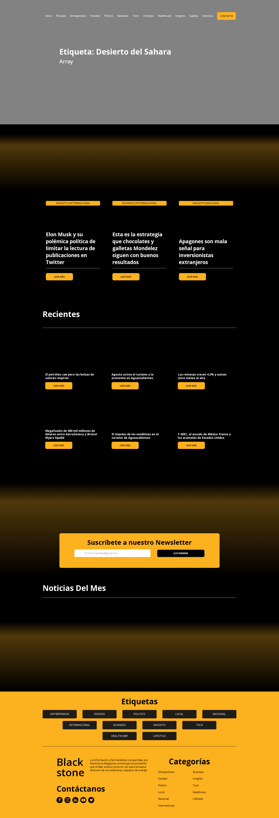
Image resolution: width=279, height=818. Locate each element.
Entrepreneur (78, 16)
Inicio (48, 16)
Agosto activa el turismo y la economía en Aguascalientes (132, 376)
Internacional (79, 203)
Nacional (212, 203)
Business (122, 16)
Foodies (95, 16)
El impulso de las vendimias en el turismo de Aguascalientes (135, 436)
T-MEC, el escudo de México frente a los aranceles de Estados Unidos (204, 436)
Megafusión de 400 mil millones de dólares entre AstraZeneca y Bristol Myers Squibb (71, 434)
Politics (108, 16)
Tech (136, 16)
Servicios (207, 16)
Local (161, 792)
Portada (61, 16)
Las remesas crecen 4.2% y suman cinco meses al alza (202, 376)
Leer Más (59, 276)
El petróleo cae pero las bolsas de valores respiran (69, 376)
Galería (194, 16)
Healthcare (164, 16)
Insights (180, 16)
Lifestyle (148, 16)
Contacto (226, 15)
